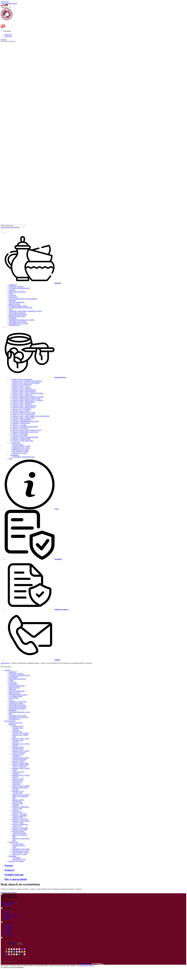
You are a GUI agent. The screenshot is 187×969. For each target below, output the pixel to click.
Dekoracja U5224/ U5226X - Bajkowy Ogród (26, 430)
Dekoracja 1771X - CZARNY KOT (23, 414)
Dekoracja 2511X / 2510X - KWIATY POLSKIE (27, 393)
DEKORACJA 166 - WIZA (21, 448)
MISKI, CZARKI (14, 304)
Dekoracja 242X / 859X (19, 435)
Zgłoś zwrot (8, 934)
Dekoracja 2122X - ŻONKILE (22, 404)
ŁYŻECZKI (12, 295)
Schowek (7, 931)
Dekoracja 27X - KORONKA (21, 409)
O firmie (7, 911)
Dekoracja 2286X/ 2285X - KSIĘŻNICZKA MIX (28, 397)
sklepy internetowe (85, 963)
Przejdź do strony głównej (9, 892)
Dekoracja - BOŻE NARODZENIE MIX (25, 437)
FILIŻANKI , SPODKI (16, 286)
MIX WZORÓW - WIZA (20, 451)
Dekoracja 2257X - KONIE (21, 411)
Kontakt (7, 918)
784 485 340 (5, 1)
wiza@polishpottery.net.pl (9, 3)
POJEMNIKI (13, 318)
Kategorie (8, 670)
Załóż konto (8, 36)
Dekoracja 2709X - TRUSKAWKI (23, 418)
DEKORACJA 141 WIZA (20, 449)
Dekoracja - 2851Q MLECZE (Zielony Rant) (26, 398)
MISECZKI (12, 300)
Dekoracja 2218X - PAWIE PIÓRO (23, 402)
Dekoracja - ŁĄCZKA (19, 425)
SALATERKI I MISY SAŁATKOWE (20, 307)
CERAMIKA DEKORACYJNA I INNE (21, 320)
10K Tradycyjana (17, 444)
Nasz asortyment (6, 667)
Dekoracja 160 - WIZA (19, 453)
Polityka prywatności (11, 915)
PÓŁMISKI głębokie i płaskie (18, 306)
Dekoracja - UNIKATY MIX (21, 439)
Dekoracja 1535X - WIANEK (21, 388)
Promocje (9, 870)
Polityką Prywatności (87, 965)
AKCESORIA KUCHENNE (18, 314)
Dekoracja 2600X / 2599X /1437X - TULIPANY (27, 400)
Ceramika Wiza (15, 442)
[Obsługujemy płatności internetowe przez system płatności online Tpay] (15, 958)
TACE (11, 309)
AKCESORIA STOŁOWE (17, 313)
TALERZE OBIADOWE (17, 302)
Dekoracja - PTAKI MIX (20, 434)
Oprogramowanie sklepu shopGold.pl (8, 961)
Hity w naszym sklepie (16, 879)
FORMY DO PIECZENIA (17, 316)
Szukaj (7, 932)
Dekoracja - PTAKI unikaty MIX (22, 441)
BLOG (7, 913)
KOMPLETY (13, 285)
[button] (2, 5)
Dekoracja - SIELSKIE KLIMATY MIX (25, 426)
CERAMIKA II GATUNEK (17, 321)
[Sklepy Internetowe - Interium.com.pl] (98, 963)
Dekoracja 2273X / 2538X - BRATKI (24, 390)
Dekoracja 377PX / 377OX (20, 386)
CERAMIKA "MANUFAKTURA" (23, 457)
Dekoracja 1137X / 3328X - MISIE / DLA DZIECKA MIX (30, 416)
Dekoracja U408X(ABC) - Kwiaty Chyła (25, 432)
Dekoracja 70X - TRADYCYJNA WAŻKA (26, 383)
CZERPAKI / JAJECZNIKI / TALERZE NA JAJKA (25, 311)
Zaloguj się (8, 34)
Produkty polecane (14, 874)
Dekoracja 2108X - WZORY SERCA (24, 391)
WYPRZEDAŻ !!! (14, 325)
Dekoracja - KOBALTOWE (21, 423)
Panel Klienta (9, 925)
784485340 (6, 905)
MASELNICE (13, 297)
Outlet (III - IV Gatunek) (16, 861)
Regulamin (8, 917)
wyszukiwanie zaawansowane (10, 227)
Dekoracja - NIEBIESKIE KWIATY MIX (25, 421)
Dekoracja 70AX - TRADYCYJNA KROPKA (27, 381)
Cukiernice (12, 290)
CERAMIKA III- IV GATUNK (18, 323)
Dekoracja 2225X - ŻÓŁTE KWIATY (24, 405)
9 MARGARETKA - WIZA (21, 446)
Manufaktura (15, 455)
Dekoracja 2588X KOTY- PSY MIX (23, 412)
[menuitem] (94, 279)
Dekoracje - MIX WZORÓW (21, 419)
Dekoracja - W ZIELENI (20, 428)
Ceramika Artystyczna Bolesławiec (21, 379)
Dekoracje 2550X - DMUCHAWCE (23, 407)
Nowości (9, 865)
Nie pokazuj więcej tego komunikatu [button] (12, 967)
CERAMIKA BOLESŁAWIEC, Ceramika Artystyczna (19, 21)
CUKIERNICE (13, 677)
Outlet (10, 458)
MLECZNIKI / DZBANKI (17, 292)
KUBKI (11, 293)
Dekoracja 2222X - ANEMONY (22, 395)
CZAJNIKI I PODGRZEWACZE (19, 288)
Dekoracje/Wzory (10, 721)
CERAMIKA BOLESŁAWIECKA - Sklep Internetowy (19, 23)
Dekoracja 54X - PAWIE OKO (22, 384)
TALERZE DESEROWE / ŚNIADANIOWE (23, 299)
